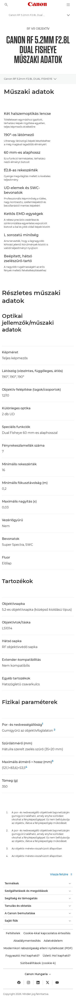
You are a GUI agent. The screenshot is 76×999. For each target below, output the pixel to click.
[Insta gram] (28, 982)
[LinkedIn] (38, 982)
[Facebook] (18, 982)
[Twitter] (47, 982)
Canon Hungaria (36, 974)
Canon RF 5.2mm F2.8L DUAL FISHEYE (28, 78)
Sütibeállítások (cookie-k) (38, 963)
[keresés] (6, 5)
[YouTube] (57, 982)
